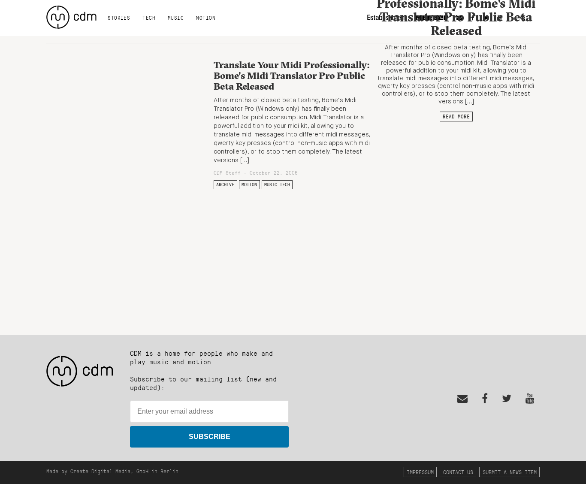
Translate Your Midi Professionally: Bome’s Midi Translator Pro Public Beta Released (292, 75)
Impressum (420, 471)
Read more (456, 116)
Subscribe (209, 436)
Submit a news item (510, 471)
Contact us (458, 471)
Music (176, 17)
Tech (148, 17)
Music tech (277, 185)
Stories (119, 17)
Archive (225, 185)
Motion (205, 17)
